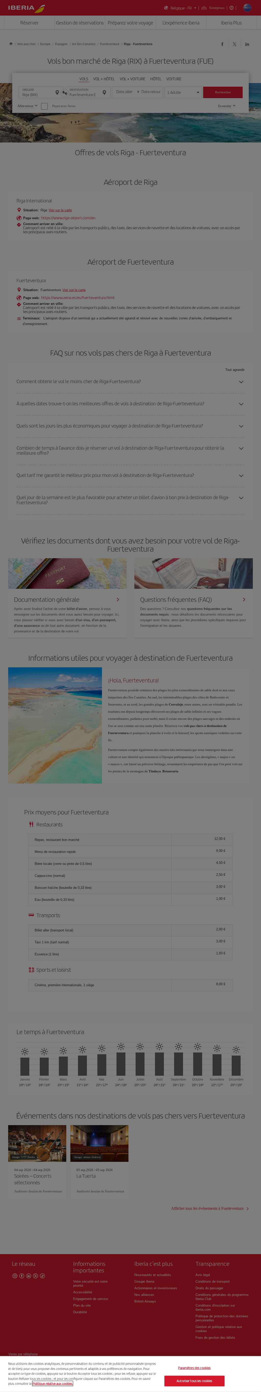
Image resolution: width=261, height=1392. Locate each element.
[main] (130, 1374)
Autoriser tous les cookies (194, 1381)
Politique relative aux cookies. (53, 1383)
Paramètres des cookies (194, 1368)
